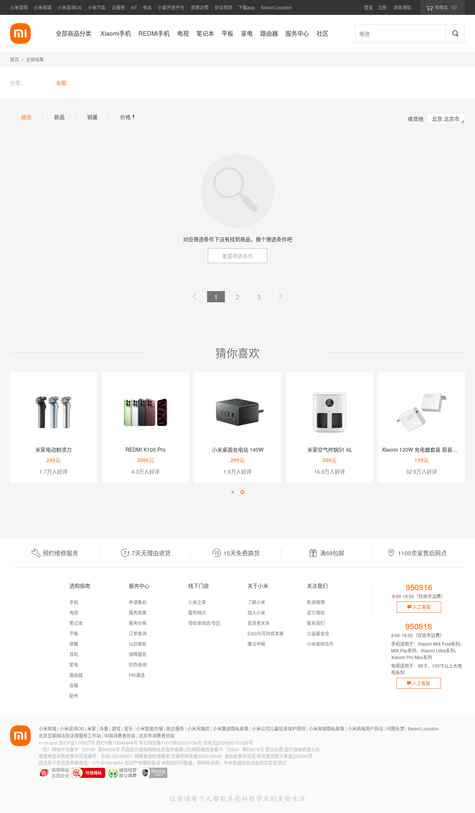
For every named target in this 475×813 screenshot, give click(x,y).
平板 (73, 633)
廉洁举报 (256, 644)
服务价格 (138, 623)
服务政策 (138, 612)
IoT (134, 7)
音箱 (73, 685)
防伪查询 (138, 664)
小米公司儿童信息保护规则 (278, 728)
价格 (128, 116)
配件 (73, 696)
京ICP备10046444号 (117, 742)
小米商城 (43, 7)
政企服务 (175, 728)
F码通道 (137, 675)
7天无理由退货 (151, 553)
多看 (103, 728)
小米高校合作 (320, 644)
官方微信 (316, 612)
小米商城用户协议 (365, 728)
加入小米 (256, 612)
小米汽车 (97, 7)
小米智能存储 (149, 728)
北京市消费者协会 (156, 735)
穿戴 (73, 644)
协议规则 (223, 7)
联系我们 (316, 623)
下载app (246, 9)
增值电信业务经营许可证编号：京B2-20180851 (86, 756)
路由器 (76, 675)
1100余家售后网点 (422, 553)
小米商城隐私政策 (326, 728)
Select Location (276, 7)
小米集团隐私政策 (231, 728)
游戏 (116, 728)
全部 (61, 82)
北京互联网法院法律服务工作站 (70, 735)
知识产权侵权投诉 (142, 762)
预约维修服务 (60, 553)
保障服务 (138, 654)
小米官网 (19, 7)
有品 (147, 7)
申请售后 (138, 602)
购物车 (447, 7)
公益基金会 (318, 633)
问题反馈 (395, 728)
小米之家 (197, 602)
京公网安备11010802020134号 (170, 742)
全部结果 (35, 59)
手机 (73, 602)
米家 (91, 728)
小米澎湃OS (70, 7)
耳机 (73, 654)
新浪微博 (316, 602)
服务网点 (197, 612)
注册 (382, 7)
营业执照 (274, 749)
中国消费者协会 (119, 735)
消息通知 (402, 7)
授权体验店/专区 (204, 623)
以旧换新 (138, 644)
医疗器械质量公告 (302, 749)
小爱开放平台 (171, 7)
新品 (59, 116)
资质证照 (200, 7)
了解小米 (256, 602)
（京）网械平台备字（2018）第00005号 (79, 749)
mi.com (50, 742)
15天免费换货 (241, 553)
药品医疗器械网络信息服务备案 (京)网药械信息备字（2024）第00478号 (192, 749)
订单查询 (138, 633)
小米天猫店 (198, 728)
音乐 (128, 728)
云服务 (118, 7)
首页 (14, 59)
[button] (233, 492)
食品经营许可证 (240, 756)
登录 (368, 7)
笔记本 (76, 623)
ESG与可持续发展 (266, 633)
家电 (73, 664)
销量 (92, 116)
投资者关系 (259, 623)
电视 (73, 612)
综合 (26, 116)
